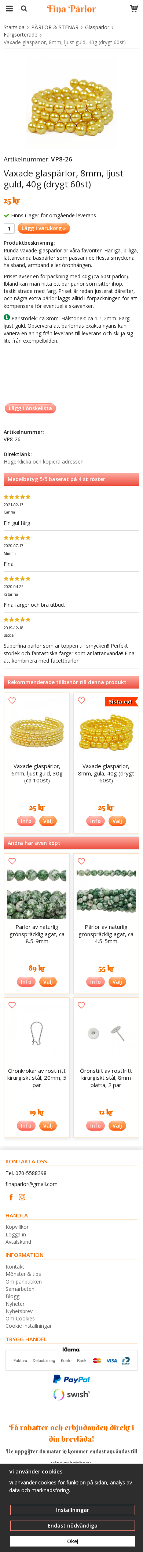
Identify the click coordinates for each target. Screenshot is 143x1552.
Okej (72, 1541)
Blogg (12, 1296)
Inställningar (72, 1509)
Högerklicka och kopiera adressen (44, 461)
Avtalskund (18, 1241)
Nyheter (15, 1303)
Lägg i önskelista (30, 408)
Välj (48, 820)
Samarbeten (20, 1288)
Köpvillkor (17, 1226)
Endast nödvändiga (73, 1525)
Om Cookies (20, 1318)
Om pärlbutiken (24, 1281)
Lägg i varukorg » (44, 228)
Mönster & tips (23, 1273)
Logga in (16, 1234)
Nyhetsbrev (19, 1311)
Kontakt (15, 1266)
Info (26, 820)
